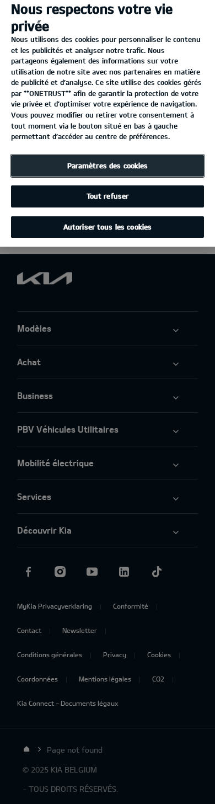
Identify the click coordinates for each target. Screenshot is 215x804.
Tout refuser (108, 195)
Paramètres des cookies (107, 165)
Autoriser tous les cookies (107, 226)
